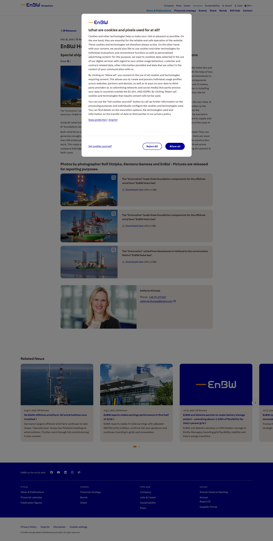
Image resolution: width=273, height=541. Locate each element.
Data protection (97, 119)
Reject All (152, 146)
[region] (137, 270)
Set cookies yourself (100, 146)
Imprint (113, 119)
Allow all (175, 146)
